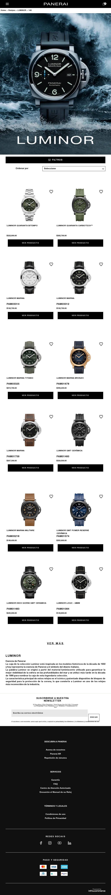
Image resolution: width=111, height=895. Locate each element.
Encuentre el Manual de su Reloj (56, 792)
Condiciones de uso (55, 814)
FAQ (55, 784)
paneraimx (3, 11)
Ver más (55, 643)
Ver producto (30, 243)
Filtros (57, 160)
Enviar (94, 717)
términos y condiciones (67, 706)
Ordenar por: (22, 169)
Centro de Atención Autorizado (55, 788)
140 (30, 10)
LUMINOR (21, 10)
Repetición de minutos (55, 758)
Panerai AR (55, 754)
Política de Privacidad (55, 818)
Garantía (55, 780)
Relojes (11, 10)
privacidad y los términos (45, 706)
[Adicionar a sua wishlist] (51, 191)
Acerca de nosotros (55, 750)
